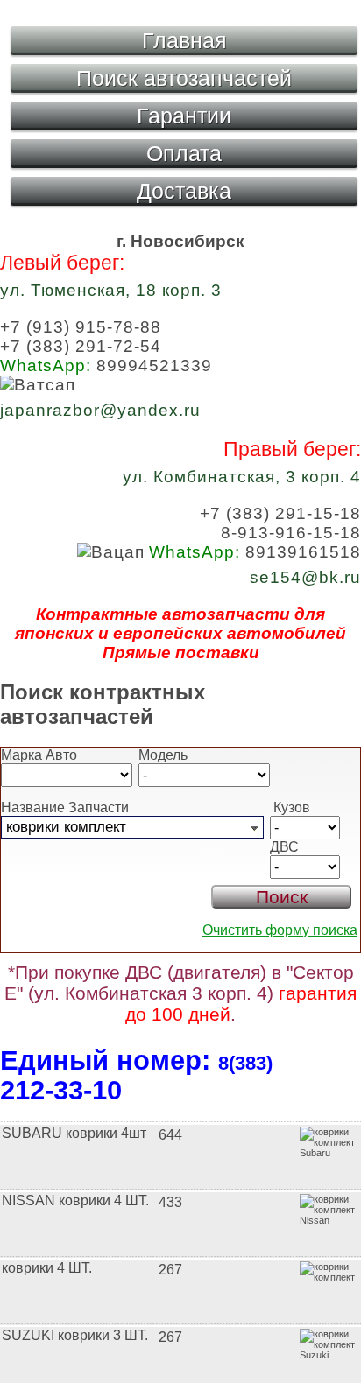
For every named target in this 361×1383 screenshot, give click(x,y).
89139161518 (255, 552)
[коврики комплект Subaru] (180, 1119)
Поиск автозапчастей (184, 78)
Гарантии (184, 115)
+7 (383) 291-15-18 (280, 513)
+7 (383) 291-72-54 (80, 346)
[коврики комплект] (180, 1254)
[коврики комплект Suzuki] (180, 1321)
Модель (163, 755)
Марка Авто (39, 755)
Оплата (184, 153)
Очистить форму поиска (279, 930)
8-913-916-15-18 (291, 532)
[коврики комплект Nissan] (180, 1187)
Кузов (290, 807)
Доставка (184, 191)
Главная (184, 40)
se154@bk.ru (305, 577)
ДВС (284, 846)
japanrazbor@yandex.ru (100, 410)
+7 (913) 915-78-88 (80, 327)
